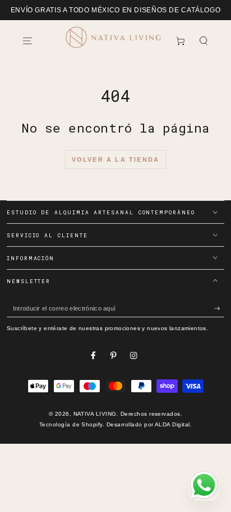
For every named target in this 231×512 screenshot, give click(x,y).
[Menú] (27, 40)
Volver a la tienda (116, 159)
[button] (203, 40)
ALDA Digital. (173, 424)
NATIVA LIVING (95, 414)
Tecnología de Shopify (71, 424)
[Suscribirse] (219, 308)
